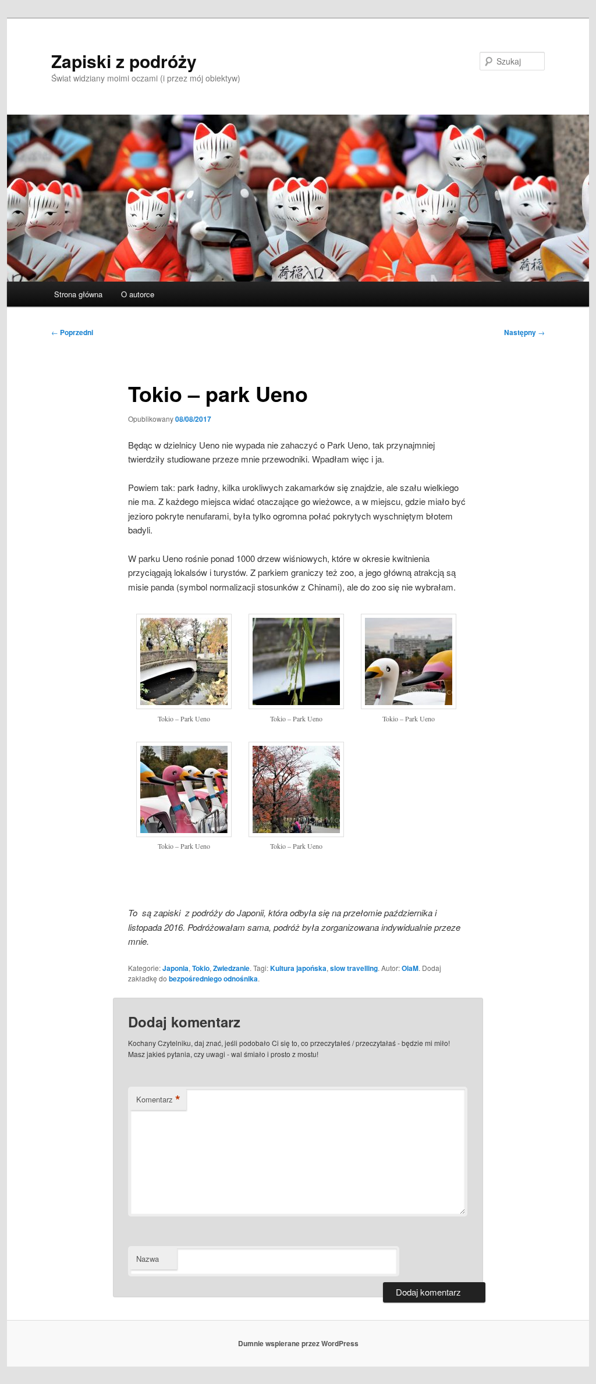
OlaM (410, 968)
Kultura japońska (298, 968)
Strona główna (78, 294)
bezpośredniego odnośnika (213, 978)
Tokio (201, 968)
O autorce (137, 294)
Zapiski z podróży (124, 60)
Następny (524, 332)
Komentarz (158, 1099)
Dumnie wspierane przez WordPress (298, 1343)
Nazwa (147, 1258)
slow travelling (354, 968)
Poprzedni (72, 332)
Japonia (175, 968)
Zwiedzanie (231, 968)
